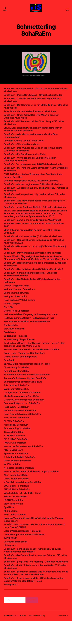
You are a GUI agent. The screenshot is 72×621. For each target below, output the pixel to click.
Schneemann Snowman (16, 292)
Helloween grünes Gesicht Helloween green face (29, 318)
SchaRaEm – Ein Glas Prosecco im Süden (25, 154)
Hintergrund (10, 545)
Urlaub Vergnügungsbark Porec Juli (22, 531)
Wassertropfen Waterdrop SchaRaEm (23, 446)
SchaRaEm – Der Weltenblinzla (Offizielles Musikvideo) (32, 252)
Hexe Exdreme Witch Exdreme (19, 300)
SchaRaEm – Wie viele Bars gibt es (21, 144)
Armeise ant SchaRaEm (16, 424)
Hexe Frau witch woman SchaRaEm (22, 414)
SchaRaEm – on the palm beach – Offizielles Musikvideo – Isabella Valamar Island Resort (33, 550)
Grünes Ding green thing (16, 285)
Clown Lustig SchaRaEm (16, 367)
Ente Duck (9, 360)
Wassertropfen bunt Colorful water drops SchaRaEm (31, 471)
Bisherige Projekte (13, 503)
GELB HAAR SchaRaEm (16, 439)
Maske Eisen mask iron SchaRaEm (21, 396)
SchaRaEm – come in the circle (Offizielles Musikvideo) (32, 220)
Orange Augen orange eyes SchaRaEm (24, 399)
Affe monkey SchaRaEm (16, 385)
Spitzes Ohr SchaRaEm (16, 453)
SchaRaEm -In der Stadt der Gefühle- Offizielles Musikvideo (35, 207)
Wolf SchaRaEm (12, 464)
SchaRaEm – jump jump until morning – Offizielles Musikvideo (36, 561)
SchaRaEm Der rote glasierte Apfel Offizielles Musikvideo (33, 164)
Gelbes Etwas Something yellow (20, 356)
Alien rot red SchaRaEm (16, 475)
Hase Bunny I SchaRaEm (16, 406)
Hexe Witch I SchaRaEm (16, 417)
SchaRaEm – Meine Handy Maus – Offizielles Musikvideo (33, 95)
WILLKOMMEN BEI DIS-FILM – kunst (22, 493)
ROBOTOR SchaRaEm (15, 442)
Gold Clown (10, 332)
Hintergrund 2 (11, 584)
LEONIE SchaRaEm (13, 500)
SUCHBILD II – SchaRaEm (17, 489)
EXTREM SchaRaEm (14, 435)
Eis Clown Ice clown (14, 328)
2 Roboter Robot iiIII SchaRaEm (20, 457)
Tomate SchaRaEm (13, 432)
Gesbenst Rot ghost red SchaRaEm (22, 403)
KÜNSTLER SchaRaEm (15, 496)
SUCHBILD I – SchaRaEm (16, 485)
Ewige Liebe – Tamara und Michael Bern (24, 353)
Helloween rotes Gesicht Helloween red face (27, 321)
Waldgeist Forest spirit (15, 296)
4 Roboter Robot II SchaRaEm (19, 467)
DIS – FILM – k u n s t (18, 616)
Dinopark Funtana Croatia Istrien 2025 (24, 140)
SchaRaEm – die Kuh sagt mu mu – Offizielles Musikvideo (33, 184)
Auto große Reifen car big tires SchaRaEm (25, 378)
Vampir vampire (12, 303)
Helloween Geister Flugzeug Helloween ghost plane (30, 314)
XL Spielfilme (10, 511)
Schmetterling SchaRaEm (17, 428)
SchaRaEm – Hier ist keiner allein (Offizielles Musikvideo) (33, 269)
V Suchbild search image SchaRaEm (22, 482)
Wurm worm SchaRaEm (16, 389)
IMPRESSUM (10, 538)
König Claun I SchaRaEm (16, 371)
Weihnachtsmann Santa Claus (19, 289)
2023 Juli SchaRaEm (15, 514)
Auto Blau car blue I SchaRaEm (20, 410)
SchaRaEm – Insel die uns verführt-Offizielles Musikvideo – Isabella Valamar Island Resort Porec (34, 579)
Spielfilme (9, 507)
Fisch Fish (9, 307)
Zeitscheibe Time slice (15, 335)
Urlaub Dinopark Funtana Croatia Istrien (24, 534)
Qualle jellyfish (11, 325)
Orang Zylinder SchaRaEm (17, 460)
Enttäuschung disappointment (19, 339)
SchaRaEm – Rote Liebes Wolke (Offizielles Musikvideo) (33, 236)
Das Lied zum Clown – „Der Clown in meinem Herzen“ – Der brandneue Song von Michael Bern (34, 344)
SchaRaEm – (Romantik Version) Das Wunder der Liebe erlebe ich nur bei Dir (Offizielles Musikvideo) (36, 573)
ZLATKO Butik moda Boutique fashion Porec (27, 363)
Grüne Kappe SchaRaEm (16, 478)
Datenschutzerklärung (15, 541)
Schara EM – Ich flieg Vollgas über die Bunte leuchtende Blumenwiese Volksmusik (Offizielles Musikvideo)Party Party (36, 258)
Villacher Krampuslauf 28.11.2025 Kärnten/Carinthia (31, 180)
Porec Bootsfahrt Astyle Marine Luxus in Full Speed (30, 111)
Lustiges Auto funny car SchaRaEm (22, 392)
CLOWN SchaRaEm (14, 421)
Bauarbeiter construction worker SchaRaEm (27, 374)
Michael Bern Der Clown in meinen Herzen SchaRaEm (31, 349)
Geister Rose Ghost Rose (16, 310)
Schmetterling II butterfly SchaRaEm (23, 381)
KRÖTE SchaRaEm (13, 450)
